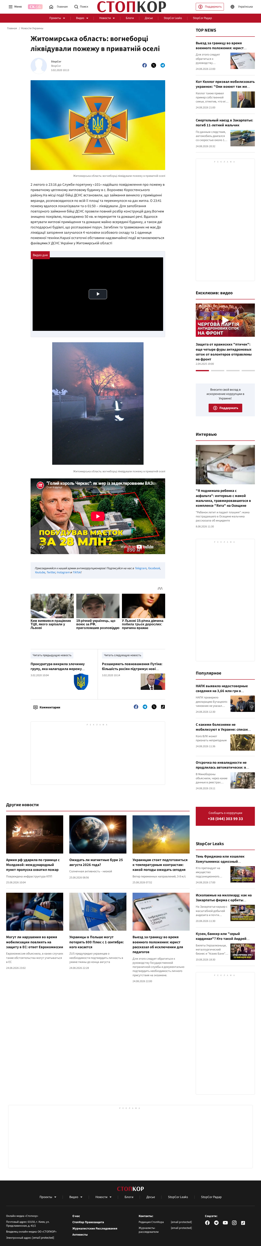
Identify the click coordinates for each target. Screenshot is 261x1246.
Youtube (40, 572)
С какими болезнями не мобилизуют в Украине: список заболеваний (222, 729)
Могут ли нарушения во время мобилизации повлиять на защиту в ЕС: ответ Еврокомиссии (34, 942)
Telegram (140, 568)
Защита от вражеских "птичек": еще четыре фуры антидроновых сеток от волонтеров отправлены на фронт (224, 352)
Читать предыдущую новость (52, 655)
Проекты (55, 18)
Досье (149, 18)
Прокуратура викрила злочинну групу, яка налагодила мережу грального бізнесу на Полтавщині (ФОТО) (59, 671)
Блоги (130, 18)
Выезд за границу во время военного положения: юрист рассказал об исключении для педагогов (158, 945)
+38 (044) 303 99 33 (225, 819)
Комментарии (50, 707)
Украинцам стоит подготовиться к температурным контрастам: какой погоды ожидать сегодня (160, 865)
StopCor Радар (202, 18)
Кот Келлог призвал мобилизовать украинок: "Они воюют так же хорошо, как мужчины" (225, 86)
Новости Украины (32, 28)
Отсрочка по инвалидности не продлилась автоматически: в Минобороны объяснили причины (224, 767)
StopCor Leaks (173, 18)
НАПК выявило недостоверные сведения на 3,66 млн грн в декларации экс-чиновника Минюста (222, 694)
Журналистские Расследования (94, 1229)
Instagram (63, 572)
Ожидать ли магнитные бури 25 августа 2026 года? (96, 862)
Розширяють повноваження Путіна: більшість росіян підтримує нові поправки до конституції (132, 669)
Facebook (154, 568)
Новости (105, 18)
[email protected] (43, 1238)
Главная (12, 28)
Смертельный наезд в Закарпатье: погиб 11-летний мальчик (224, 123)
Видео (80, 18)
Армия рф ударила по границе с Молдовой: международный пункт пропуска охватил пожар (33, 865)
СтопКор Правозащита (88, 1222)
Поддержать (213, 6)
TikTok (76, 572)
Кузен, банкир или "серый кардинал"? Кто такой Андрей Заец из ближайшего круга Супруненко (221, 941)
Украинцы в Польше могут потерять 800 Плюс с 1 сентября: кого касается (96, 942)
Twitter (50, 572)
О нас (76, 1216)
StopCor (56, 62)
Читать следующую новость (122, 655)
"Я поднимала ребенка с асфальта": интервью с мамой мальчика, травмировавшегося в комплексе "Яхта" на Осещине (223, 498)
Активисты (80, 1235)
